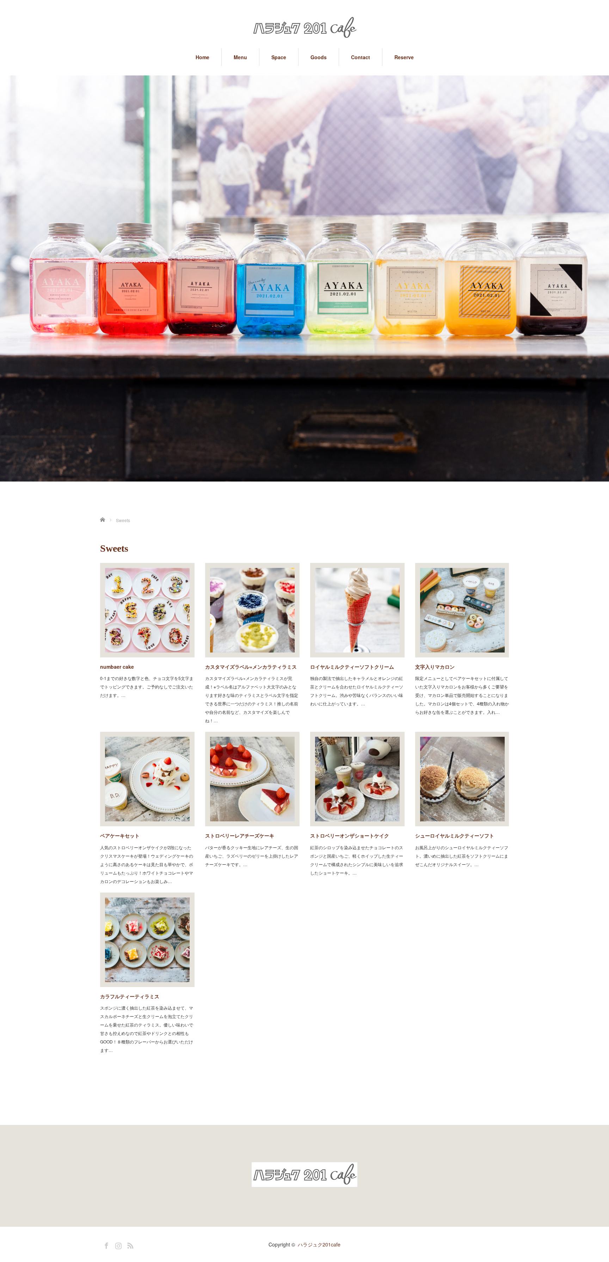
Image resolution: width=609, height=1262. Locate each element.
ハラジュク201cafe (319, 1244)
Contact (360, 57)
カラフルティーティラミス (129, 996)
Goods (318, 57)
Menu (240, 57)
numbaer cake (117, 666)
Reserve (404, 57)
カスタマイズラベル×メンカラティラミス (251, 666)
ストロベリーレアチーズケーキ (239, 835)
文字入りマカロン (435, 666)
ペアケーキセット (120, 835)
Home (202, 57)
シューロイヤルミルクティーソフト (454, 835)
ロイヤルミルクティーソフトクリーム (352, 666)
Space (278, 57)
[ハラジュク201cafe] (304, 28)
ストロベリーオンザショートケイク (349, 835)
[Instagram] (117, 1244)
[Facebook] (105, 1244)
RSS (129, 1244)
